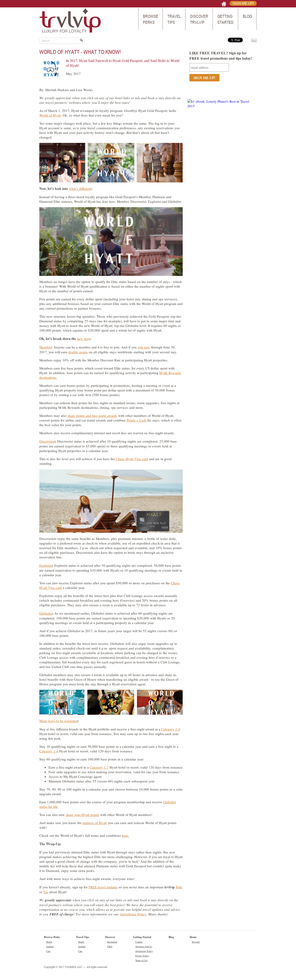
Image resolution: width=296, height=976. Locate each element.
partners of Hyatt (95, 822)
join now (144, 347)
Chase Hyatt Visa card (131, 458)
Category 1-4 (170, 729)
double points (78, 352)
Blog (247, 16)
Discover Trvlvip (199, 19)
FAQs (109, 946)
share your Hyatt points (82, 814)
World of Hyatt (50, 115)
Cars (48, 951)
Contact (138, 941)
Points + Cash (136, 420)
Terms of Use (141, 960)
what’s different (80, 188)
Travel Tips (174, 19)
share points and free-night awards (92, 415)
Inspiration (112, 941)
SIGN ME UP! (243, 3)
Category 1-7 (99, 767)
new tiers (83, 338)
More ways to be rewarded (58, 720)
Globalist (45, 613)
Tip (45, 892)
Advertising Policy (133, 914)
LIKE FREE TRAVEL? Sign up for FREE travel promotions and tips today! (220, 55)
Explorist (45, 565)
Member (45, 347)
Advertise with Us (143, 946)
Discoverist (47, 441)
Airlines (50, 946)
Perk (179, 887)
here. (125, 835)
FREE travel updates (103, 887)
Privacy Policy (142, 955)
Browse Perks (150, 19)
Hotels (49, 941)
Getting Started (225, 19)
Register (196, 941)
